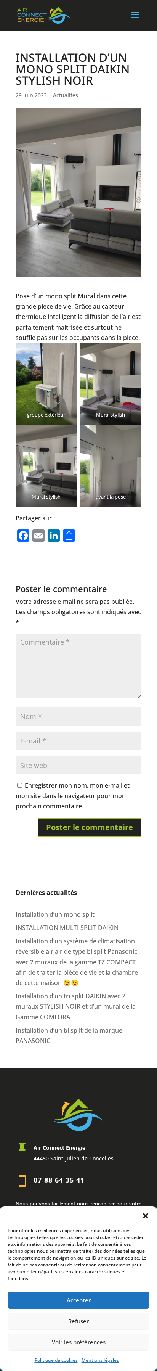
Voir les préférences (79, 1342)
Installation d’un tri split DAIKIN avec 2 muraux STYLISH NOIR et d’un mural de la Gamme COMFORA (76, 1006)
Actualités (65, 95)
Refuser (78, 1321)
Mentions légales (100, 1360)
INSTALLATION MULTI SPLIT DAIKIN (67, 928)
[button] (145, 1216)
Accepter (79, 1300)
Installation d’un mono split (55, 914)
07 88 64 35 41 (59, 1179)
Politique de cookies (56, 1360)
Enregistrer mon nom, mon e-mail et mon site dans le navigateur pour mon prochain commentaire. (73, 795)
